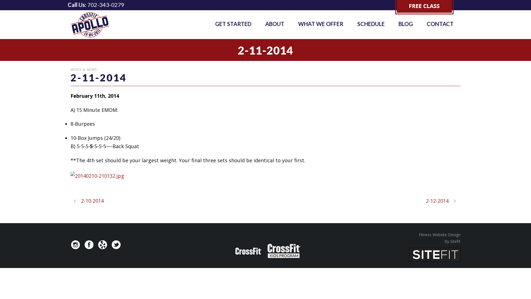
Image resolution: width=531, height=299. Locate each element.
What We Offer (320, 23)
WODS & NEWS (84, 69)
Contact (440, 23)
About (274, 23)
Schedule (371, 23)
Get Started (233, 23)
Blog (406, 23)
